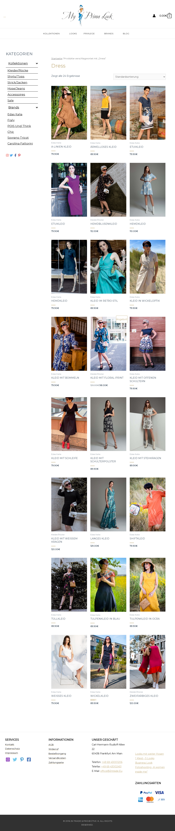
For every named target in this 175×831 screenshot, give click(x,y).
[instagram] (8, 155)
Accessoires (16, 94)
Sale (11, 100)
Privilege (89, 33)
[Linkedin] (22, 759)
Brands (108, 33)
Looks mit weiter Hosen (149, 753)
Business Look (143, 762)
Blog (126, 33)
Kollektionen (51, 33)
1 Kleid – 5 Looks (144, 758)
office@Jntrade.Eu (111, 771)
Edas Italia (15, 114)
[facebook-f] (16, 155)
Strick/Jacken (17, 82)
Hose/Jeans (16, 88)
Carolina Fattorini (20, 143)
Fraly (11, 120)
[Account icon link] (154, 15)
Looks (73, 33)
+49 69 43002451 (111, 766)
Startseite (56, 58)
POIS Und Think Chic (19, 129)
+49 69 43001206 (112, 762)
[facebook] (29, 759)
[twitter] (12, 155)
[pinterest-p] (20, 155)
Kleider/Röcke (18, 70)
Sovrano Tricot (18, 137)
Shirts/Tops (16, 76)
